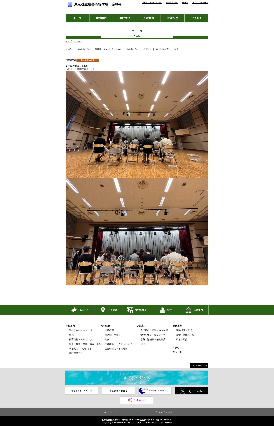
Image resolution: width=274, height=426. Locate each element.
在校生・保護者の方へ (152, 2)
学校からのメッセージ (80, 330)
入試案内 (148, 18)
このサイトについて (110, 412)
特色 (71, 335)
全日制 (185, 2)
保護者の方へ (101, 49)
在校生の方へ (84, 49)
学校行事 (109, 330)
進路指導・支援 (184, 330)
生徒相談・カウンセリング (118, 344)
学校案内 (101, 18)
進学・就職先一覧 (185, 335)
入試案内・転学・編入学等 (154, 330)
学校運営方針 (76, 353)
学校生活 (125, 18)
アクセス (196, 18)
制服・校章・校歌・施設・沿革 (85, 344)
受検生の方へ (132, 49)
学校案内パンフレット (80, 348)
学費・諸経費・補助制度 (153, 339)
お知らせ (70, 49)
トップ (77, 18)
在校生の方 (117, 49)
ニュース (78, 41)
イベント (147, 49)
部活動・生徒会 (113, 335)
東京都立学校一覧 (200, 2)
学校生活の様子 (163, 49)
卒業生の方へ (172, 2)
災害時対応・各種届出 (116, 348)
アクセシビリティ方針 (164, 412)
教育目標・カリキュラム (81, 339)
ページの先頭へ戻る (199, 365)
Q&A (142, 344)
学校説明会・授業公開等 (153, 335)
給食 (177, 49)
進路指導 (172, 18)
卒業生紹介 (182, 339)
